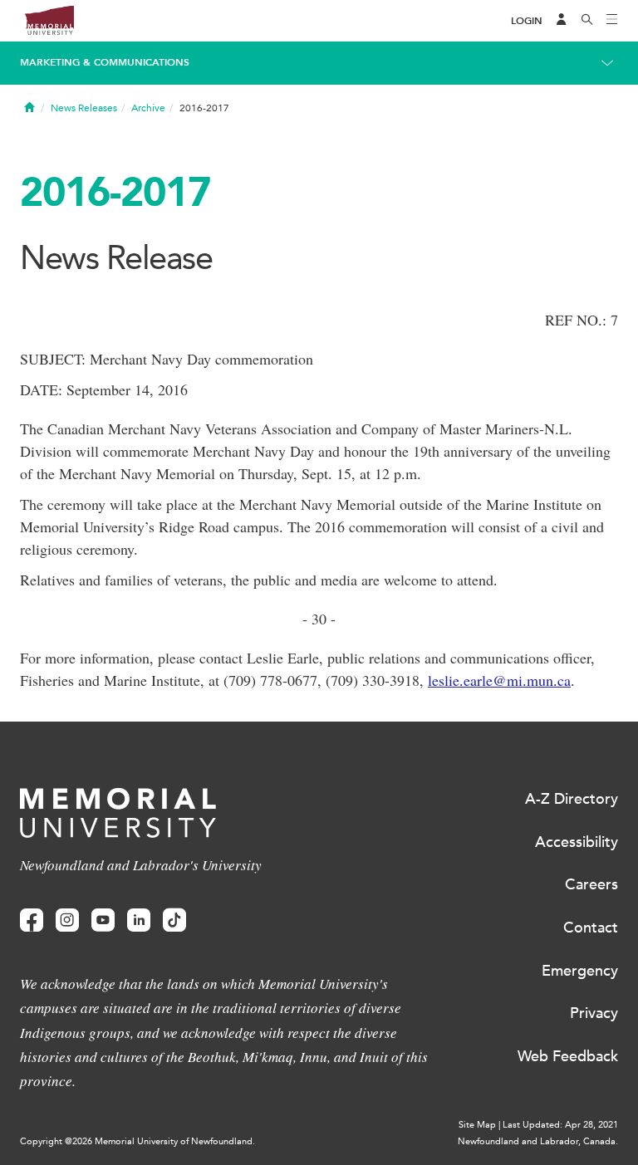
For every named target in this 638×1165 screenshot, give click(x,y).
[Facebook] (31, 920)
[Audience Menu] (561, 20)
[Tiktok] (174, 920)
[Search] (587, 20)
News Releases (84, 108)
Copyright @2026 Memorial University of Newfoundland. (137, 1141)
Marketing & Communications (104, 62)
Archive (148, 108)
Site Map (477, 1124)
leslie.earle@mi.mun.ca (499, 680)
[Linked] (138, 920)
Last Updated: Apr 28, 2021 (560, 1124)
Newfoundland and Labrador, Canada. (538, 1141)
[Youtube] (103, 920)
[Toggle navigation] (612, 20)
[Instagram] (67, 920)
